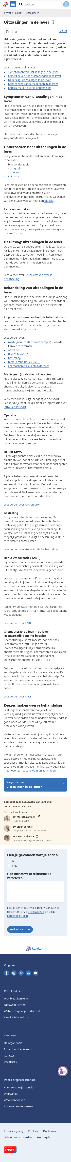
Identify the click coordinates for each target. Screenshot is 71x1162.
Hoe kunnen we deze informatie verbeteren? (29, 876)
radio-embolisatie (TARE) (24, 362)
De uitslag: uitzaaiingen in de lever (29, 80)
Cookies (33, 1131)
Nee (14, 865)
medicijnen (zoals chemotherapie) (29, 342)
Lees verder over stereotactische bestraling (31, 549)
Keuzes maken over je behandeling (29, 88)
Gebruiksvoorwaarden (18, 1137)
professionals (36, 912)
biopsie (48, 201)
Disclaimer (49, 1131)
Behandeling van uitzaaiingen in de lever (33, 84)
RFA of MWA (16, 354)
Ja (13, 860)
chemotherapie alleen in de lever (28, 366)
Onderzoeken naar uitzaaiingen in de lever (34, 76)
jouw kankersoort (15, 407)
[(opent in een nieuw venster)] (6, 973)
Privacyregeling (13, 1131)
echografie (14, 168)
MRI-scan (14, 176)
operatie (13, 350)
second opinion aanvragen (39, 770)
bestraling (14, 358)
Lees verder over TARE (18, 623)
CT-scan (13, 172)
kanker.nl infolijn (17, 915)
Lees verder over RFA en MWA (22, 504)
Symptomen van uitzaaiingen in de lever (33, 72)
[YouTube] (35, 973)
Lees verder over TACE (18, 696)
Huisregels (43, 1137)
